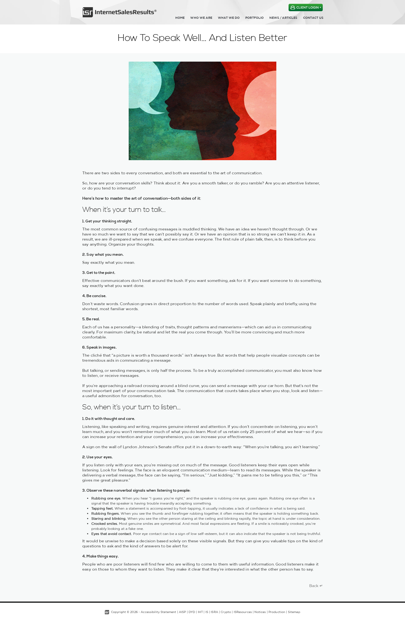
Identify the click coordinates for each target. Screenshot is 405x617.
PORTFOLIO (254, 17)
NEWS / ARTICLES (283, 17)
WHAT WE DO (229, 17)
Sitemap (294, 612)
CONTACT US (313, 17)
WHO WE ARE (201, 17)
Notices (260, 612)
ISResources (243, 612)
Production (277, 612)
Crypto (226, 612)
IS (206, 612)
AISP (182, 612)
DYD (192, 612)
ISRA (214, 612)
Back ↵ (316, 585)
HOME (180, 17)
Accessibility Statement (158, 612)
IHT (200, 612)
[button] (306, 5)
